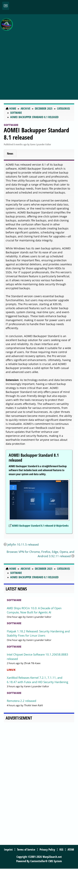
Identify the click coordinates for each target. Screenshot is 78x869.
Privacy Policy (47, 849)
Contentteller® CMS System (46, 861)
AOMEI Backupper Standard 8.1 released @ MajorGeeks (40, 525)
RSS (61, 849)
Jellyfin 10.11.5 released (23, 544)
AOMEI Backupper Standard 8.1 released (36, 133)
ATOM (71, 849)
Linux (11, 670)
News (10, 153)
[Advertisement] (39, 55)
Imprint (8, 849)
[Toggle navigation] (5, 6)
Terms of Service (26, 849)
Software (11, 125)
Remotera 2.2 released (21, 701)
